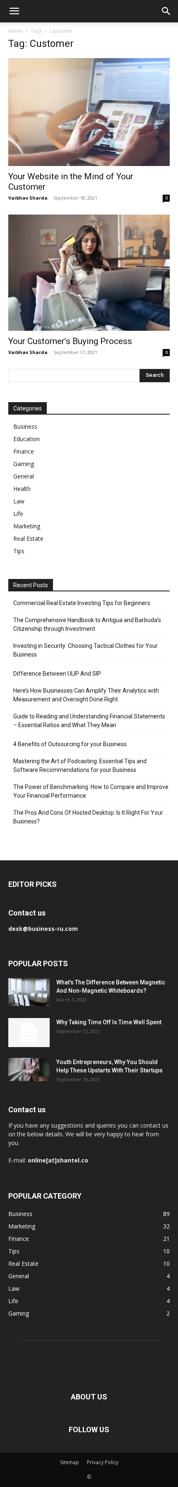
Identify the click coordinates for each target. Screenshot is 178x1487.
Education (26, 439)
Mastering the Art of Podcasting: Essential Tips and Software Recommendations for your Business (80, 765)
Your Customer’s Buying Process (70, 341)
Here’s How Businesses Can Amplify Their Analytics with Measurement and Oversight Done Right (86, 695)
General (23, 476)
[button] (14, 11)
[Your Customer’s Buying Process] (89, 273)
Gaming (23, 464)
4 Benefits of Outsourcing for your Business (70, 744)
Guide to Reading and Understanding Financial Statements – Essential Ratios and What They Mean (89, 720)
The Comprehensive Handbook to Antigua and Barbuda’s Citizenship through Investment (87, 624)
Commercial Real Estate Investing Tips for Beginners (81, 603)
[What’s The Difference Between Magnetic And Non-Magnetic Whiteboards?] (29, 992)
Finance (23, 451)
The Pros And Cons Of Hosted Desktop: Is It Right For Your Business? (88, 817)
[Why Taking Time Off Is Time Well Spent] (29, 1032)
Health (22, 489)
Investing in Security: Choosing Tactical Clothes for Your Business (85, 650)
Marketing (26, 526)
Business (25, 426)
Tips (18, 551)
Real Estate (28, 538)
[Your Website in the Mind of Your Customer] (89, 112)
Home (15, 30)
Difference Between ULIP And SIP (57, 673)
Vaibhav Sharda (28, 198)
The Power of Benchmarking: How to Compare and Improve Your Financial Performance (90, 791)
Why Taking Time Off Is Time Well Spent (108, 1022)
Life (18, 514)
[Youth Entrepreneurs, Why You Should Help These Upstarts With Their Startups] (29, 1069)
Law (18, 501)
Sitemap (69, 1462)
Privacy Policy (102, 1462)
